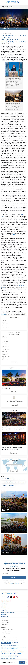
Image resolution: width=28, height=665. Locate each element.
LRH (14, 234)
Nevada (4, 485)
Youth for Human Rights (14, 656)
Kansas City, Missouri (5, 349)
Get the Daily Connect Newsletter (10, 637)
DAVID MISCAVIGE (14, 400)
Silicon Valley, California (6, 358)
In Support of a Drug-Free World (14, 655)
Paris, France (4, 339)
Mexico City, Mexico (5, 343)
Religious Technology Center (12, 648)
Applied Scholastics (4, 655)
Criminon (14, 653)
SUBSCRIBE (22, 662)
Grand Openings (5, 320)
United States (11, 485)
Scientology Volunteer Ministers (16, 650)
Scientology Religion (4, 646)
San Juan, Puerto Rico (5, 336)
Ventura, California (5, 346)
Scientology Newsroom (21, 646)
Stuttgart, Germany (5, 353)
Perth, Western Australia (6, 356)
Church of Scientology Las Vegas (9, 482)
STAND (2, 653)
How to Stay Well (5, 616)
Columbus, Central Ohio (6, 348)
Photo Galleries (6, 622)
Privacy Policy (17, 581)
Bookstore (3, 607)
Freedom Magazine (20, 651)
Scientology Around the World (8, 612)
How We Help (4, 614)
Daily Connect (4, 610)
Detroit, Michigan (5, 351)
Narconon (19, 653)
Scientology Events (5, 322)
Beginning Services (5, 605)
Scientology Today (5, 608)
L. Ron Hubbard (3, 645)
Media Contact (6, 624)
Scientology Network (15, 645)
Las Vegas (22, 482)
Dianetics (8, 645)
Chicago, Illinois (5, 341)
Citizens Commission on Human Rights (8, 658)
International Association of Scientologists (8, 651)
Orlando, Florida (5, 354)
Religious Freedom (5, 323)
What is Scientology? (6, 601)
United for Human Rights (5, 656)
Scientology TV (4, 325)
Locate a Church (6, 633)
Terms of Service (18, 583)
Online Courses (4, 603)
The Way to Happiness (8, 653)
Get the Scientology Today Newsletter (10, 639)
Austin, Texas (4, 344)
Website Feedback (7, 631)
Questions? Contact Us (7, 629)
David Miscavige (3, 648)
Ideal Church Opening (7, 479)
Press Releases (6, 620)
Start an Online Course (5, 650)
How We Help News (5, 327)
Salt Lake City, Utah (5, 359)
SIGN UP (14, 578)
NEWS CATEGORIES (14, 318)
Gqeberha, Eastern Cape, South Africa (8, 338)
